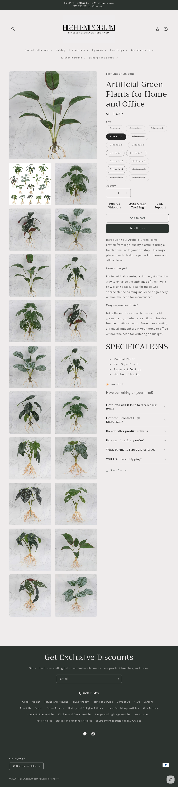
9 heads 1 (137, 129)
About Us (25, 708)
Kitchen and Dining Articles (75, 714)
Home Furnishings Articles (123, 708)
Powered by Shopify (49, 779)
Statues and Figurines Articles (74, 720)
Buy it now (137, 228)
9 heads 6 (140, 145)
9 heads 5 (118, 145)
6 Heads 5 (140, 170)
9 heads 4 (140, 137)
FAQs (137, 702)
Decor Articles (55, 708)
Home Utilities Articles (41, 714)
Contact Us (123, 702)
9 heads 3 (116, 136)
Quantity (111, 185)
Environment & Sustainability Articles (118, 720)
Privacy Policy (80, 702)
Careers (148, 702)
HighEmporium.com (28, 779)
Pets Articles (44, 720)
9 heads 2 (159, 129)
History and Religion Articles (85, 708)
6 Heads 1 (136, 153)
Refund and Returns (56, 702)
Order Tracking (31, 702)
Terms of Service (102, 702)
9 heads (117, 129)
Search (39, 708)
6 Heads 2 (118, 162)
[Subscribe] (118, 679)
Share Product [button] (118, 470)
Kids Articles (150, 708)
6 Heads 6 (118, 178)
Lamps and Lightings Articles (113, 714)
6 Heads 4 (116, 169)
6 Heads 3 (140, 162)
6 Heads (115, 153)
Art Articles (141, 714)
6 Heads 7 (140, 178)
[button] (13, 29)
